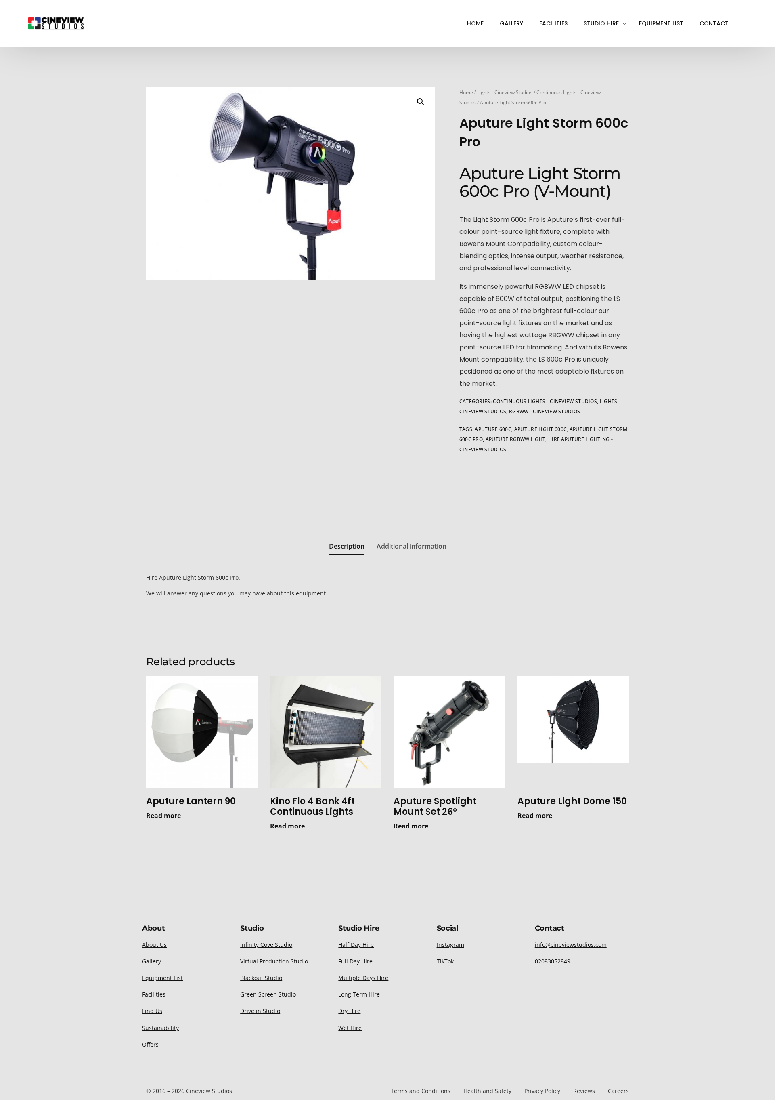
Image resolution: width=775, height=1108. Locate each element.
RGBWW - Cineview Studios (544, 411)
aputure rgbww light (516, 439)
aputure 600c (493, 429)
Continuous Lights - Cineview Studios (545, 401)
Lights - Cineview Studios (504, 92)
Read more (163, 815)
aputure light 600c (540, 429)
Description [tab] (346, 546)
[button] (420, 102)
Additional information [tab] (411, 546)
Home (466, 92)
